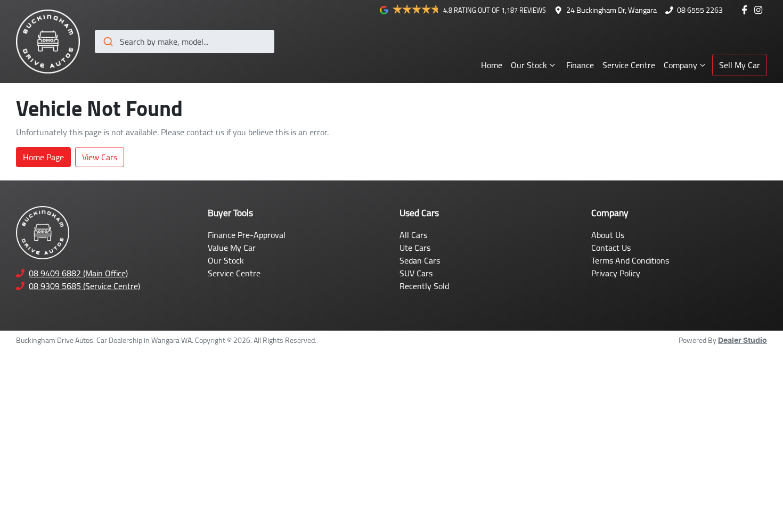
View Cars (99, 157)
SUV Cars (416, 273)
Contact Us (611, 248)
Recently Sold (424, 286)
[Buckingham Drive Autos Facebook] (746, 9)
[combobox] (184, 41)
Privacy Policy (615, 273)
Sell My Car (739, 65)
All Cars (413, 235)
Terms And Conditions (630, 260)
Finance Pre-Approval (247, 235)
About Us (607, 235)
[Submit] (107, 41)
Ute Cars (414, 248)
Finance (580, 65)
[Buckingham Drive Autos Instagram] (760, 9)
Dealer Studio (742, 340)
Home (491, 65)
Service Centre (628, 65)
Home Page (43, 157)
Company (680, 65)
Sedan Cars (419, 260)
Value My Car (232, 248)
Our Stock (529, 65)
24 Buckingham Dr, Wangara (611, 10)
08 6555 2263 (700, 10)
